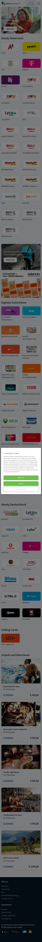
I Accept (21, 483)
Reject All (21, 477)
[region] (21, 471)
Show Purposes (21, 489)
